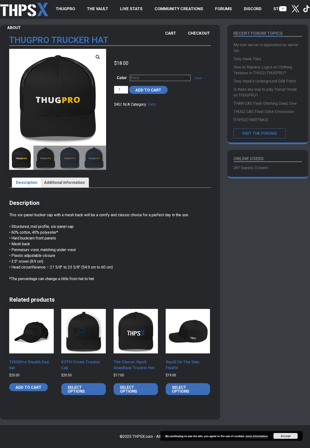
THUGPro (65, 8)
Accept (286, 436)
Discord (253, 8)
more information (257, 436)
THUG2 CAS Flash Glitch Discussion (263, 111)
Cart (170, 33)
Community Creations (179, 8)
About (14, 27)
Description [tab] (26, 182)
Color (122, 77)
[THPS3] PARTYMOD (251, 120)
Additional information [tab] (64, 182)
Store (280, 8)
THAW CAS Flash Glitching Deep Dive (265, 103)
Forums (223, 8)
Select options (76, 389)
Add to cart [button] (28, 387)
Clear (198, 78)
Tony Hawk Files (247, 59)
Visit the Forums (259, 133)
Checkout (199, 33)
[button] (97, 57)
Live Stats (131, 8)
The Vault (97, 8)
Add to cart (148, 90)
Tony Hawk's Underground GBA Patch (264, 81)
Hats (152, 104)
